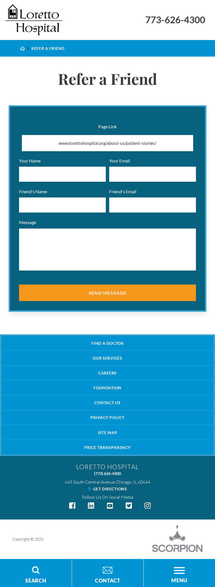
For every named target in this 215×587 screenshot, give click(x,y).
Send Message (108, 292)
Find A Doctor (107, 343)
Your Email (119, 160)
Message (27, 222)
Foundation (107, 387)
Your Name (30, 160)
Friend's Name (33, 191)
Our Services (107, 358)
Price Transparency (107, 447)
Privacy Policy (107, 417)
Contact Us (107, 402)
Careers (107, 373)
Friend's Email (122, 191)
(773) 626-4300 (107, 473)
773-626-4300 (175, 19)
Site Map (107, 432)
